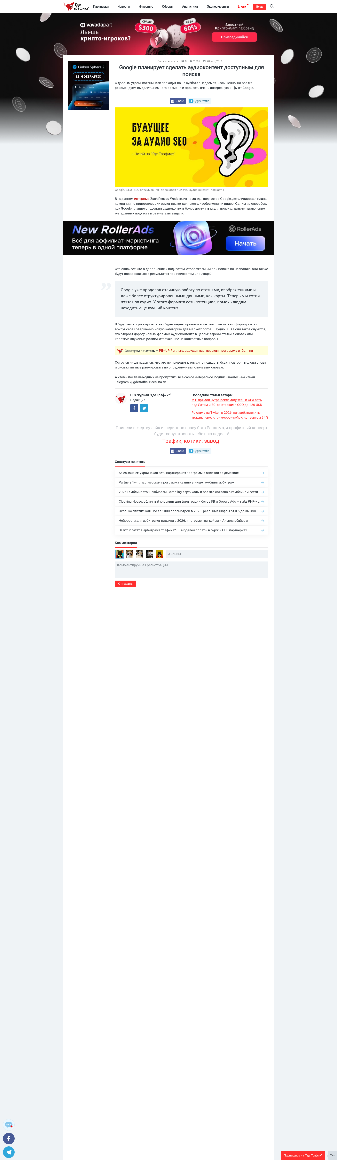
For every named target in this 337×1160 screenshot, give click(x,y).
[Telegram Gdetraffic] (144, 408)
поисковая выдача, (175, 190)
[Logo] (76, 6)
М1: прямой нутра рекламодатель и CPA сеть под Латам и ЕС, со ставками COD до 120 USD (227, 402)
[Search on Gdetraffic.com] (272, 6)
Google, (120, 190)
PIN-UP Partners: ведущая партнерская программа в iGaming (206, 350)
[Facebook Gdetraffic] (134, 408)
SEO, (129, 190)
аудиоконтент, (199, 190)
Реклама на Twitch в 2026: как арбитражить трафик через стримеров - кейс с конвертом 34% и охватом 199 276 (230, 415)
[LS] (88, 85)
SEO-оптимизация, (147, 190)
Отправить (125, 583)
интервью (142, 199)
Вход (259, 6)
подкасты (217, 190)
